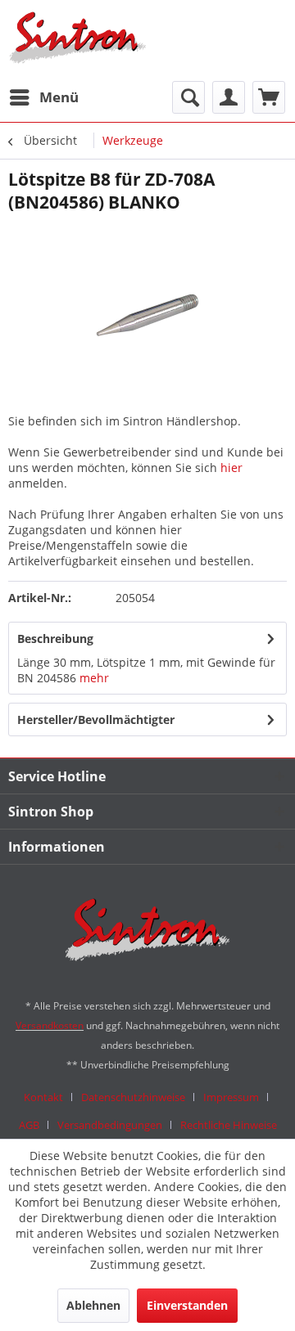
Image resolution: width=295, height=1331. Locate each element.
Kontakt (43, 1097)
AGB (29, 1124)
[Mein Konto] (228, 97)
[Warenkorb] (268, 97)
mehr (92, 678)
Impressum (231, 1097)
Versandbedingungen (109, 1124)
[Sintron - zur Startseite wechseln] (78, 40)
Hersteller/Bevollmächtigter (96, 719)
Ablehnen (93, 1305)
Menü (59, 97)
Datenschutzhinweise (133, 1097)
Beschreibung (55, 638)
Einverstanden (187, 1305)
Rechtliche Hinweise (228, 1124)
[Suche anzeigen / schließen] (188, 97)
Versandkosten (50, 1025)
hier (231, 467)
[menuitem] (43, 97)
